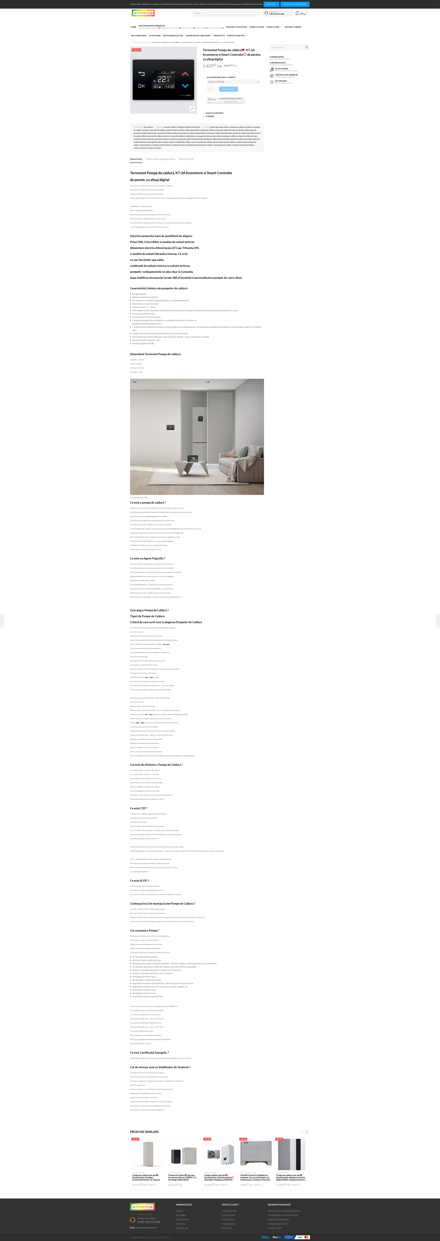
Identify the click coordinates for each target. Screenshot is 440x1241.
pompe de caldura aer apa (247, 136)
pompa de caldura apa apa (246, 130)
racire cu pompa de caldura (201, 142)
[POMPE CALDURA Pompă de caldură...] (2, 620)
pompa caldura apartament (189, 130)
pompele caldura (168, 142)
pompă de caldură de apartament (193, 133)
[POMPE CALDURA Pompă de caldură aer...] (438, 620)
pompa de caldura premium (159, 136)
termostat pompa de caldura (224, 142)
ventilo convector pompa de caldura (240, 145)
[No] (437, 4)
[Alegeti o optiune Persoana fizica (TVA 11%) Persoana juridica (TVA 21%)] (233, 81)
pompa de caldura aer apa (225, 130)
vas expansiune (219, 145)
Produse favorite (228, 1219)
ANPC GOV (226, 1228)
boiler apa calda (216, 127)
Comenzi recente (228, 1215)
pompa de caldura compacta (169, 133)
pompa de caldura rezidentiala (182, 136)
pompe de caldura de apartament (190, 139)
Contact (179, 1211)
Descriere (136, 158)
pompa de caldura (207, 130)
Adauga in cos (229, 89)
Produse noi (180, 1224)
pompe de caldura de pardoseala (216, 139)
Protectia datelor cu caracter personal (283, 1215)
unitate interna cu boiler (149, 145)
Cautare (307, 45)
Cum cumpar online (229, 1211)
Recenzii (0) (186, 158)
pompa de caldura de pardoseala (219, 133)
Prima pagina (181, 1215)
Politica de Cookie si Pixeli (278, 1224)
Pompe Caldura (170, 127)
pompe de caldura (229, 136)
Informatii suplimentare (160, 158)
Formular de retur (229, 1224)
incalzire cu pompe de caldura (153, 130)
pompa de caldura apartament (145, 133)
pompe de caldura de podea (241, 139)
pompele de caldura (183, 142)
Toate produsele (182, 1219)
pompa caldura (172, 130)
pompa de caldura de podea (243, 133)
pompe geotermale (153, 142)
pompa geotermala (202, 136)
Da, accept (271, 4)
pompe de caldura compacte (166, 139)
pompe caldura (216, 136)
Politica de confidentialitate (278, 1219)
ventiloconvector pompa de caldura (147, 148)
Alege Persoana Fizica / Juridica (221, 77)
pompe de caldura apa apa (143, 139)
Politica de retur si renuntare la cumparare (284, 1211)
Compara (210, 116)
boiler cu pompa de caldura (234, 127)
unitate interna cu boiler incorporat (172, 145)
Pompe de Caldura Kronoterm (188, 127)
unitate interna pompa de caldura (200, 145)
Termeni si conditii (275, 1228)
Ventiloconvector (248, 1172)
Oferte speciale (182, 1228)
